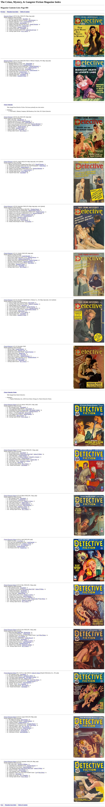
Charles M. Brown (25, 356)
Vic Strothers (28, 69)
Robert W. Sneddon (33, 304)
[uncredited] (23, 28)
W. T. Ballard (21, 636)
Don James (24, 305)
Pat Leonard (31, 302)
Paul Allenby (31, 263)
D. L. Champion (29, 597)
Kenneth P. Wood (22, 27)
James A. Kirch (27, 678)
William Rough (21, 593)
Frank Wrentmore (27, 505)
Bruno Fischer (24, 719)
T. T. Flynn (20, 541)
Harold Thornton (34, 24)
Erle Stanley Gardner (35, 410)
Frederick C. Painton (25, 461)
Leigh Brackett (22, 499)
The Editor (25, 19)
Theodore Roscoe (35, 209)
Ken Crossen (29, 408)
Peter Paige (20, 462)
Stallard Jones (21, 311)
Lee (37, 635)
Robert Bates (28, 122)
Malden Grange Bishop (24, 258)
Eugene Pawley (23, 71)
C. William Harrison (25, 504)
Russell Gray (22, 353)
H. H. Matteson (25, 545)
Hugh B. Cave (21, 350)
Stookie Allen (33, 459)
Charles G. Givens (28, 501)
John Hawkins (23, 23)
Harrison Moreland (34, 66)
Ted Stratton (18, 774)
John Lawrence (20, 415)
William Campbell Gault (27, 214)
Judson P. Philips (38, 454)
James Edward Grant (31, 30)
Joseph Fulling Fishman (30, 309)
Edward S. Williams (22, 764)
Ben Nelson (42, 598)
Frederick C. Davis (22, 506)
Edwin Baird (29, 63)
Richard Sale (25, 25)
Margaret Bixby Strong (34, 210)
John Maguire (20, 119)
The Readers (24, 465)
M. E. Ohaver (24, 31)
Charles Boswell (33, 70)
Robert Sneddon (28, 414)
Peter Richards (32, 20)
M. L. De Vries (25, 726)
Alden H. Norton (36, 673)
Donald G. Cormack (34, 457)
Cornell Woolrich (27, 21)
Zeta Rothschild (24, 732)
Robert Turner (25, 502)
